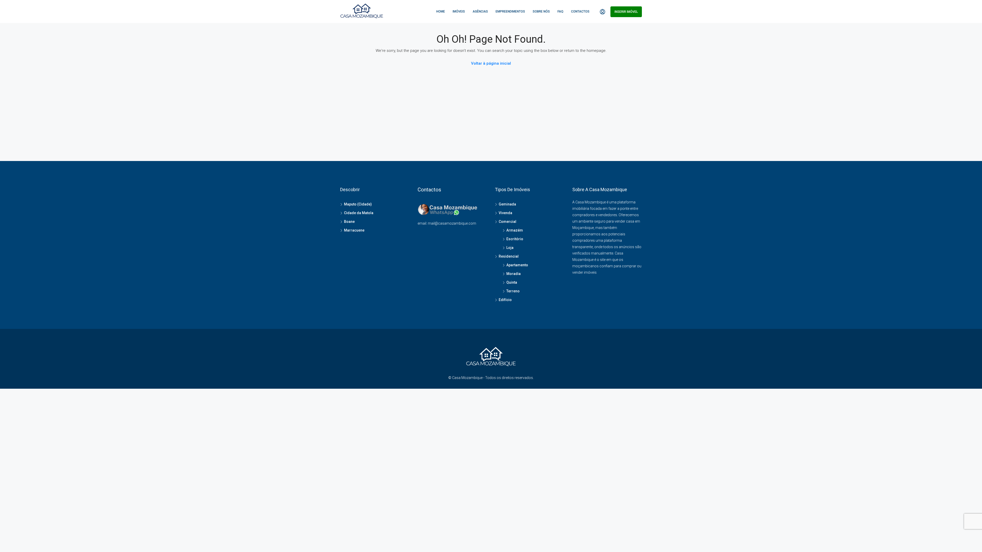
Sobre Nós (541, 11)
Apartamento (517, 265)
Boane (349, 222)
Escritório (514, 239)
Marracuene (354, 230)
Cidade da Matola (358, 213)
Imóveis (459, 11)
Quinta (511, 282)
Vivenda (505, 213)
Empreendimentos (510, 11)
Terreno (513, 291)
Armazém (514, 230)
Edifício (505, 300)
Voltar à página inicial (491, 63)
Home (440, 11)
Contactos (580, 11)
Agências (480, 11)
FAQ (560, 11)
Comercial (507, 222)
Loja (510, 248)
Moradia (513, 274)
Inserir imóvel (626, 12)
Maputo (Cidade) (358, 204)
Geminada (507, 204)
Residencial (509, 256)
